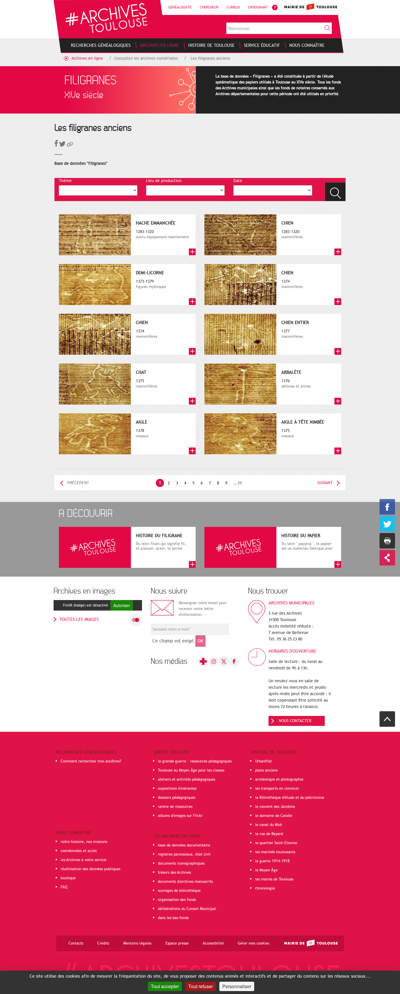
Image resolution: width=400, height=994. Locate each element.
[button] (70, 145)
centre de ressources (175, 806)
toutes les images (79, 619)
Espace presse (177, 943)
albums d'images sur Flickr (180, 815)
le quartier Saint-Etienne (276, 843)
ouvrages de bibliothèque (179, 890)
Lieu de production (164, 180)
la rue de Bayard (269, 834)
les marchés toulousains (275, 852)
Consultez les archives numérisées (146, 58)
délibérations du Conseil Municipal (187, 908)
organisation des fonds (177, 899)
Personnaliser (236, 986)
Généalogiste (180, 7)
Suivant (325, 482)
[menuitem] (100, 45)
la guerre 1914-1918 (272, 861)
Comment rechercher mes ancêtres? (91, 761)
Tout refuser (200, 986)
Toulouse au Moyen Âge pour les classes (191, 770)
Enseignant (258, 7)
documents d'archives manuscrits (185, 881)
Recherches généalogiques (86, 752)
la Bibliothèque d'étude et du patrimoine (289, 797)
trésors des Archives (174, 872)
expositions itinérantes (177, 788)
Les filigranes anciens (210, 58)
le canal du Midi (268, 824)
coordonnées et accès (79, 851)
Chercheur (209, 7)
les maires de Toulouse (274, 879)
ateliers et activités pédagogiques (186, 779)
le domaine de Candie (273, 815)
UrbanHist (263, 761)
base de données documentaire (184, 845)
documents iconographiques (181, 863)
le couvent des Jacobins (275, 806)
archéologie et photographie (279, 779)
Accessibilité (213, 943)
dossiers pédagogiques (176, 797)
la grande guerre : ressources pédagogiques (195, 761)
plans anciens (266, 770)
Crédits (103, 943)
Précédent (78, 482)
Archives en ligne (87, 58)
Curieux (233, 7)
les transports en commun (277, 788)
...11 (237, 483)
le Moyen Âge (266, 870)
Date (237, 180)
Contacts (76, 943)
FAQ (64, 887)
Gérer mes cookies (253, 943)
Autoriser (121, 605)
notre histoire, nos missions (84, 841)
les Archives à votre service (83, 860)
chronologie (265, 888)
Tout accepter (165, 986)
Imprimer (387, 541)
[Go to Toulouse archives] (106, 18)
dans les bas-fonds (173, 918)
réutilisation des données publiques (90, 869)
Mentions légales (137, 943)
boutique (68, 878)
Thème (65, 180)
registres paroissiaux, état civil (184, 854)
